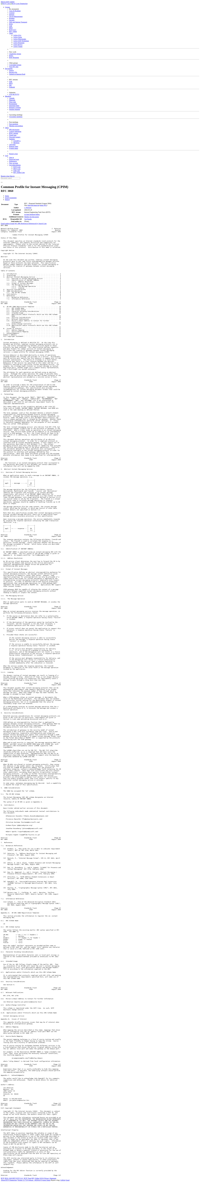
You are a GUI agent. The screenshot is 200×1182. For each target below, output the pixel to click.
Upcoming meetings (15, 117)
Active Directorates (19, 39)
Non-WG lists (13, 67)
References (25, 223)
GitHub (62, 1180)
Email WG (14, 223)
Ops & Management (15, 16)
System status (13, 148)
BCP (14, 94)
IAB (10, 26)
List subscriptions (15, 165)
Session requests (14, 109)
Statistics (12, 139)
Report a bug (13, 154)
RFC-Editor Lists (19, 172)
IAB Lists (16, 171)
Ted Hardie (28, 219)
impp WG (43, 205)
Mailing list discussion (31, 217)
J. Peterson (27, 208)
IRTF (11, 28)
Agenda (11, 98)
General (11, 13)
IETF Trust (27, 1178)
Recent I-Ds (13, 72)
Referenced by (34, 223)
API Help (12, 144)
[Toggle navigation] (1, 182)
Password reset (14, 159)
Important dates (14, 106)
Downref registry (14, 137)
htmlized (33, 214)
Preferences (13, 161)
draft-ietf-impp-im (33, 205)
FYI (17, 94)
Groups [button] (7, 7)
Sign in (11, 157)
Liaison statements (15, 131)
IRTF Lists (16, 169)
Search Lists (43, 223)
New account (13, 163)
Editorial (12, 87)
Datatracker (24, 3)
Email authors (5, 223)
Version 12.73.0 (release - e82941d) (29, 1180)
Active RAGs (17, 45)
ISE (10, 85)
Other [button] (7, 128)
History (7, 199)
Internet (11, 15)
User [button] (6, 156)
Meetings (16, 143)
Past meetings (13, 124)
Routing (11, 18)
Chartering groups (15, 54)
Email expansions (11, 198)
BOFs (11, 56)
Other (11, 33)
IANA (42, 1178)
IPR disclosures (14, 130)
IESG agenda (13, 133)
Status (7, 196)
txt (25, 214)
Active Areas (17, 37)
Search (11, 70)
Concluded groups (15, 65)
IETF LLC (12, 30)
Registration (13, 104)
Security (12, 20)
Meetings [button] (8, 96)
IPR (19, 223)
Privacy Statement (50, 1178)
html (28, 214)
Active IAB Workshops (21, 41)
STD (11, 94)
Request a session (15, 107)
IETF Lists (16, 167)
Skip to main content (7, 2)
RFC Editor (13, 31)
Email (67, 1180)
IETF (2, 1178)
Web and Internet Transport (18, 22)
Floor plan (12, 102)
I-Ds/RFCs (17, 141)
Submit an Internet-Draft (17, 74)
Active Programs (18, 43)
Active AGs (17, 35)
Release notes (13, 146)
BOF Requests (14, 57)
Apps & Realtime (15, 11)
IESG (11, 24)
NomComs (12, 135)
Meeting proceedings (16, 126)
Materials (12, 100)
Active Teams (17, 46)
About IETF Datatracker (9, 1180)
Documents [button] (8, 68)
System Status (45, 1180)
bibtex (38, 214)
